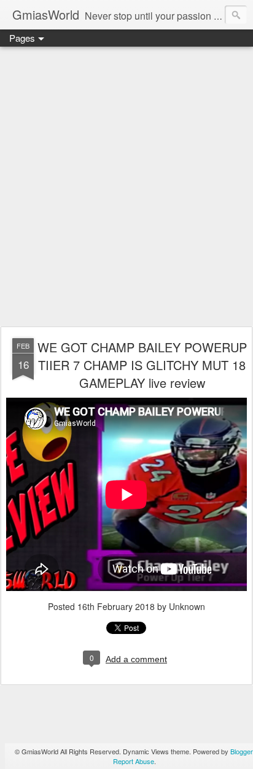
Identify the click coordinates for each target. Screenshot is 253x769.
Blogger (241, 751)
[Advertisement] (126, 187)
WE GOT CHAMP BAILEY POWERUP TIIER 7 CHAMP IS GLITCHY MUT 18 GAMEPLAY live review (142, 365)
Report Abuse (133, 761)
